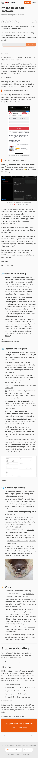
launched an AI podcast (17, 535)
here (18, 341)
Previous (6, 736)
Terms (23, 745)
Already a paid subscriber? (19, 727)
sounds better (21, 393)
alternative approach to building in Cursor (21, 541)
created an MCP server (19, 614)
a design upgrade (23, 401)
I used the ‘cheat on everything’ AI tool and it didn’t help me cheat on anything (18, 243)
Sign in (34, 2)
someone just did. (14, 382)
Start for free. (9, 359)
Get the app (27, 750)
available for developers (16, 279)
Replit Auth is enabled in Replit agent (18, 419)
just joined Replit (28, 594)
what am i (31, 627)
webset (30, 311)
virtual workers (16, 506)
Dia (6, 391)
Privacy (18, 745)
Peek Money (9, 362)
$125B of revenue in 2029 (25, 499)
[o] (19, 569)
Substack (10, 754)
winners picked (21, 602)
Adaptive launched (11, 439)
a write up (10, 604)
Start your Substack (14, 750)
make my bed (29, 591)
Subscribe (28, 2)
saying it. (18, 527)
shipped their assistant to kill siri (12, 86)
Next (32, 736)
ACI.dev (8, 319)
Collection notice (31, 745)
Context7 (8, 411)
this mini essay (6, 209)
